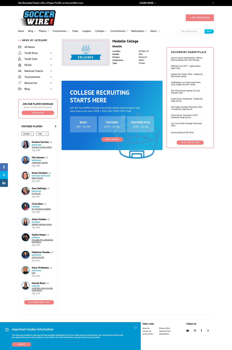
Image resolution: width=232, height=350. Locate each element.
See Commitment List (39, 302)
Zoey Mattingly (39, 188)
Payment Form (165, 331)
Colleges (99, 31)
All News (29, 47)
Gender (26, 134)
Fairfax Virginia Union (42, 225)
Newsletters (164, 334)
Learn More (38, 113)
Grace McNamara (40, 267)
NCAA (28, 65)
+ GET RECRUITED (200, 17)
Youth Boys (31, 53)
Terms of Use (147, 334)
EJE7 (34, 273)
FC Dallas (36, 194)
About (153, 31)
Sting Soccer (38, 258)
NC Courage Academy (41, 209)
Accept (21, 344)
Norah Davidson (40, 172)
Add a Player (112, 139)
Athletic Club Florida (42, 147)
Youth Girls (30, 59)
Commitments (117, 31)
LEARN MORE (146, 3)
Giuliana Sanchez (40, 141)
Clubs (75, 31)
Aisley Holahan (39, 219)
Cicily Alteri (38, 203)
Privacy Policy (164, 328)
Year (40, 134)
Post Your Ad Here (190, 143)
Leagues (86, 31)
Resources (30, 83)
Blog (30, 31)
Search (209, 31)
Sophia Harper (39, 234)
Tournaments (59, 31)
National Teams (33, 71)
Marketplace (137, 31)
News (21, 31)
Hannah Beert (39, 283)
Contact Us (146, 331)
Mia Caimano (38, 157)
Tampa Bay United (40, 163)
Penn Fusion (37, 178)
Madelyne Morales (41, 252)
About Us (145, 328)
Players (43, 31)
